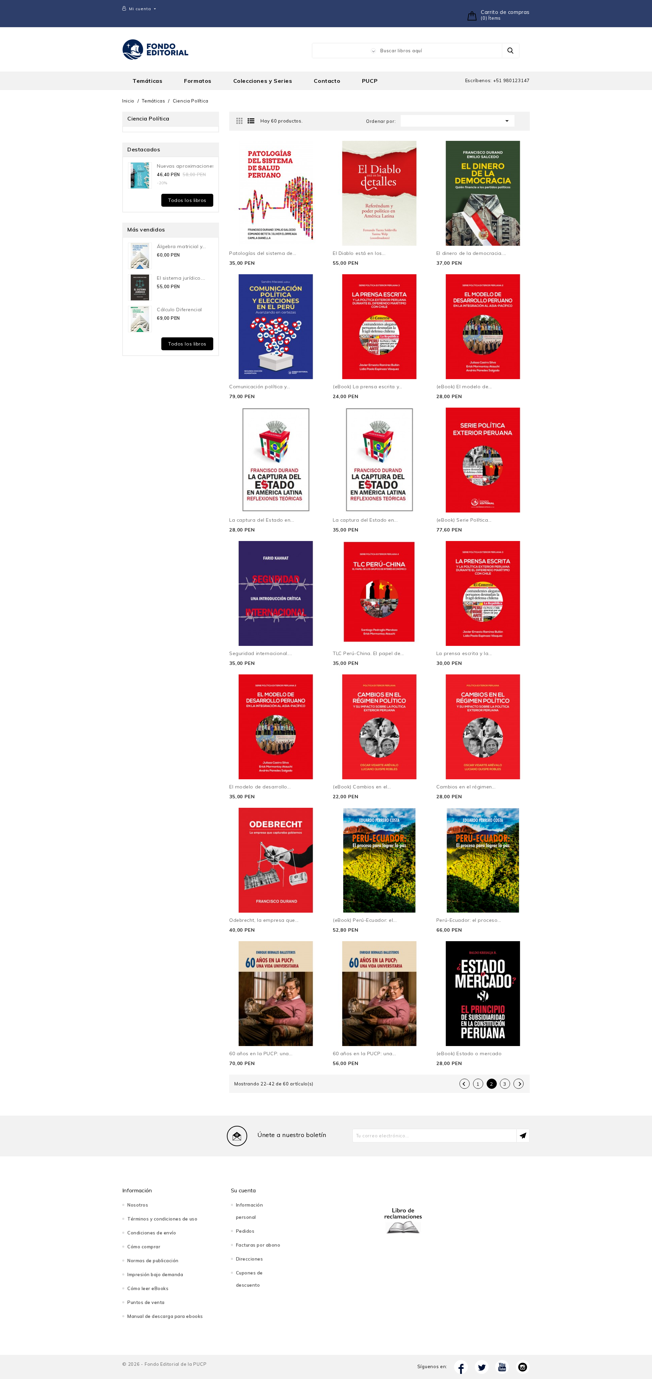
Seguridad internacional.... (260, 653)
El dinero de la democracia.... (471, 253)
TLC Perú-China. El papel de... (368, 653)
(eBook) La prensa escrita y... (367, 387)
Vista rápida (310, 154)
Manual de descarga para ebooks (165, 1316)
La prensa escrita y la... (464, 653)
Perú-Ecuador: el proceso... (468, 920)
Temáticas (147, 80)
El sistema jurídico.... (181, 278)
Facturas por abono (258, 1245)
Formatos (198, 80)
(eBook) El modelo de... (464, 387)
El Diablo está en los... (359, 253)
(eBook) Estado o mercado (469, 1053)
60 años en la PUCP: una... (261, 1053)
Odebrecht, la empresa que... (264, 920)
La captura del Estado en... (261, 520)
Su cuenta (243, 1190)
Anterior (464, 1084)
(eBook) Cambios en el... (362, 787)
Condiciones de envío (151, 1232)
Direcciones (249, 1259)
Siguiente (520, 1084)
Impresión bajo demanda (155, 1274)
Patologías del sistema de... (262, 253)
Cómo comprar (143, 1246)
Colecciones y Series (262, 80)
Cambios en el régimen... (465, 787)
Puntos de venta (146, 1302)
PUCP (370, 80)
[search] (510, 50)
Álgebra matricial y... (181, 246)
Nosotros (137, 1205)
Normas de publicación (153, 1260)
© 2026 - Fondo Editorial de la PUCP (164, 1364)
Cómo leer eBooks (147, 1288)
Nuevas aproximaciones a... (190, 166)
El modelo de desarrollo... (260, 787)
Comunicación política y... (259, 387)
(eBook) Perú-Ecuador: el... (365, 920)
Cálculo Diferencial (179, 309)
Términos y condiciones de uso (162, 1219)
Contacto (327, 80)
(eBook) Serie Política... (464, 520)
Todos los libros (187, 200)
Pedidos (245, 1231)
